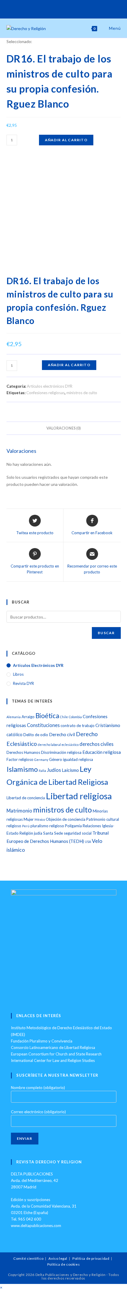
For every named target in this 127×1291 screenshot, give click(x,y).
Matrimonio (19, 810)
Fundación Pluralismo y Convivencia (41, 1041)
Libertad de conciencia (25, 797)
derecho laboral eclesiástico (58, 744)
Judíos (54, 770)
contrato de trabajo (78, 725)
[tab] (63, 428)
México (40, 819)
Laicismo (70, 770)
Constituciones (43, 725)
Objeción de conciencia (65, 819)
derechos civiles (96, 744)
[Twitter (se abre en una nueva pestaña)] (53, 8)
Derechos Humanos (23, 752)
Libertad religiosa (79, 796)
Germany (41, 760)
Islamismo (22, 769)
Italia (42, 770)
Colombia (75, 717)
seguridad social (78, 833)
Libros (18, 674)
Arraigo (28, 716)
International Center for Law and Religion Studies (53, 1060)
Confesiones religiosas (45, 392)
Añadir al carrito (66, 140)
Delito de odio (35, 734)
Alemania (13, 717)
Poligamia (73, 825)
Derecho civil (62, 734)
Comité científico (28, 1258)
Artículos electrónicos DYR (49, 386)
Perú (26, 826)
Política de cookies (63, 1264)
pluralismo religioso (47, 825)
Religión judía (30, 833)
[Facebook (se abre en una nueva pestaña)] (59, 8)
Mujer (29, 819)
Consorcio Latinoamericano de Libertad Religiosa (53, 1047)
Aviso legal (57, 1258)
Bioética (47, 716)
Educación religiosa (101, 752)
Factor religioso (19, 759)
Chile (64, 717)
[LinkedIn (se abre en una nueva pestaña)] (72, 8)
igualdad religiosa (78, 759)
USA (88, 841)
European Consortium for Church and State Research (56, 1054)
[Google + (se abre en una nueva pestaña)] (66, 8)
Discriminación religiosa (61, 752)
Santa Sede (53, 833)
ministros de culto (81, 392)
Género (55, 759)
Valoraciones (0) (63, 428)
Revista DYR (23, 683)
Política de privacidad (90, 1258)
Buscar (106, 633)
